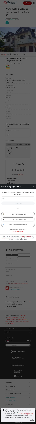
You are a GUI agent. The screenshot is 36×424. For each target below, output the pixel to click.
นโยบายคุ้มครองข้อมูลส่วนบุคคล (25, 413)
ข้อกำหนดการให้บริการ (26, 236)
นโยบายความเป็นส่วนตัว (8, 238)
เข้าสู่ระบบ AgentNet (18, 231)
